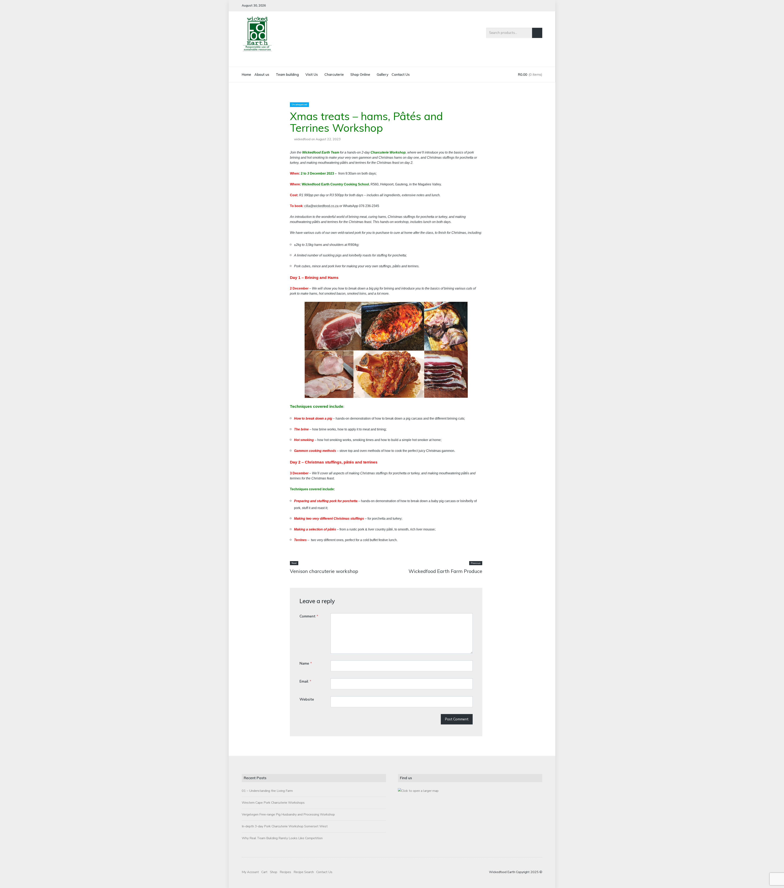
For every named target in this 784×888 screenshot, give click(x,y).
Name (306, 663)
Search (537, 33)
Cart (264, 872)
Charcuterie (334, 74)
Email (305, 681)
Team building (287, 74)
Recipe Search (304, 872)
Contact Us (401, 74)
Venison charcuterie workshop (324, 571)
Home (246, 74)
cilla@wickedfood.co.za (321, 206)
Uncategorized (299, 104)
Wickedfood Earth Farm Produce (445, 571)
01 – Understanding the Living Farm (267, 791)
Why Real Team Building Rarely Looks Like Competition (282, 838)
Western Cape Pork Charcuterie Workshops (273, 802)
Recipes (285, 872)
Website (307, 699)
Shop (273, 872)
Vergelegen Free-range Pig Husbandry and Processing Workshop (288, 814)
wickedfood (302, 139)
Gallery (382, 74)
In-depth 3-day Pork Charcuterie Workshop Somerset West (285, 826)
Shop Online (360, 74)
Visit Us (311, 74)
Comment (309, 616)
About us (261, 74)
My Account (250, 872)
